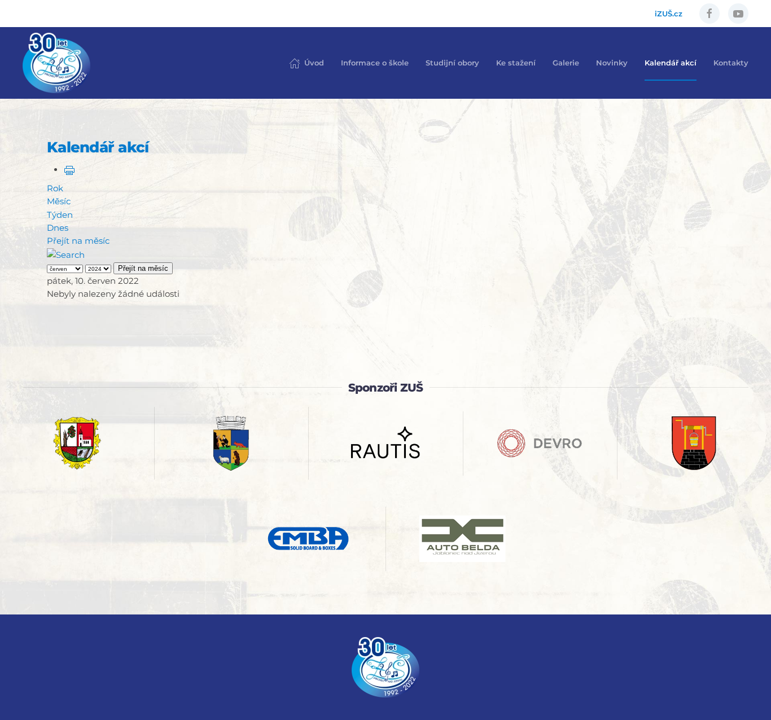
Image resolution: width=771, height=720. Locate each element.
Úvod (314, 62)
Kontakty (730, 62)
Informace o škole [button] (375, 62)
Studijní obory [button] (452, 62)
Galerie (566, 62)
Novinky (612, 62)
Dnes (57, 227)
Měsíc (59, 201)
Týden (60, 214)
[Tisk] (69, 169)
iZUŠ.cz (668, 13)
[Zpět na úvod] (56, 63)
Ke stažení (516, 62)
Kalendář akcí (670, 62)
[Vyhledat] (66, 253)
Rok (55, 188)
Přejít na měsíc (78, 240)
